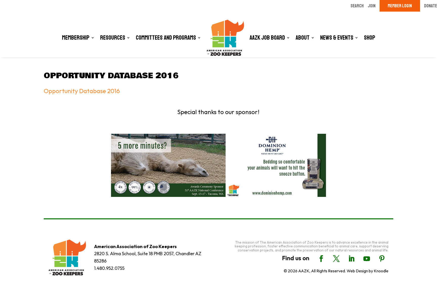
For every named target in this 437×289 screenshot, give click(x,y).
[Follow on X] (336, 258)
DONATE (430, 6)
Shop (369, 37)
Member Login (400, 6)
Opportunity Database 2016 (82, 91)
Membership (76, 37)
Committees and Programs (166, 37)
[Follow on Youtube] (366, 258)
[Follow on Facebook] (321, 258)
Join (372, 6)
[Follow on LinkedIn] (351, 258)
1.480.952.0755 (109, 268)
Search (357, 6)
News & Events (336, 37)
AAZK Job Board (267, 37)
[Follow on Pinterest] (381, 258)
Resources (112, 37)
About (303, 37)
